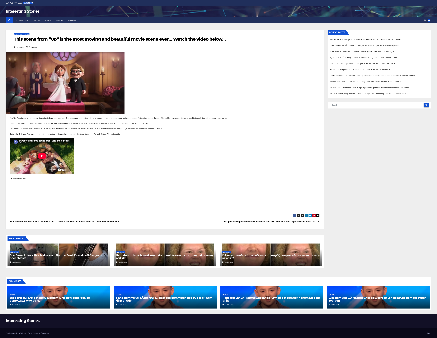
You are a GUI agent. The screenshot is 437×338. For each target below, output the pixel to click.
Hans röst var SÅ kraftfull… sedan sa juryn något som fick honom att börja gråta (362, 51)
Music (48, 20)
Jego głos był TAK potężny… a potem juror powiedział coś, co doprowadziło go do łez (365, 39)
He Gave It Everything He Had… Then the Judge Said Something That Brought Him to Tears (368, 94)
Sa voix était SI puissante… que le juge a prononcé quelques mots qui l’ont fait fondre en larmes (369, 88)
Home (428, 333)
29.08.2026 (16, 305)
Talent (59, 20)
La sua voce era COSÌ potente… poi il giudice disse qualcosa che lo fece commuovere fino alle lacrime (372, 76)
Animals (72, 20)
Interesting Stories (22, 11)
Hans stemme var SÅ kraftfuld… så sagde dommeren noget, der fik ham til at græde (364, 45)
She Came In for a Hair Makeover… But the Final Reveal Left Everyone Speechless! (56, 257)
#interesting (33, 47)
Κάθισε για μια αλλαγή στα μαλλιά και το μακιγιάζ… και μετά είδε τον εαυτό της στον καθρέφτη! (271, 257)
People (36, 20)
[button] (425, 20)
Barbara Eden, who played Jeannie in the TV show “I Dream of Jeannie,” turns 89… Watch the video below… (66, 221)
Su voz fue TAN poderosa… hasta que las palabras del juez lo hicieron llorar (361, 70)
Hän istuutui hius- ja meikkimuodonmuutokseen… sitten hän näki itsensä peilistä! (164, 257)
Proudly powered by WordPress (16, 333)
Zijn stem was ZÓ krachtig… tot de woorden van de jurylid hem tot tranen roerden (363, 58)
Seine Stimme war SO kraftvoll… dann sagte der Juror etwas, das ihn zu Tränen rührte (365, 82)
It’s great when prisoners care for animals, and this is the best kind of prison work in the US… (270, 221)
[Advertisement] (78, 197)
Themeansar (45, 333)
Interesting (22, 20)
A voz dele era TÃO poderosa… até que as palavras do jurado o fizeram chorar (362, 64)
